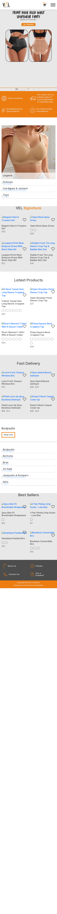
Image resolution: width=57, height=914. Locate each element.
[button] (34, 89)
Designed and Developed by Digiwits (28, 585)
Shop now (8, 435)
